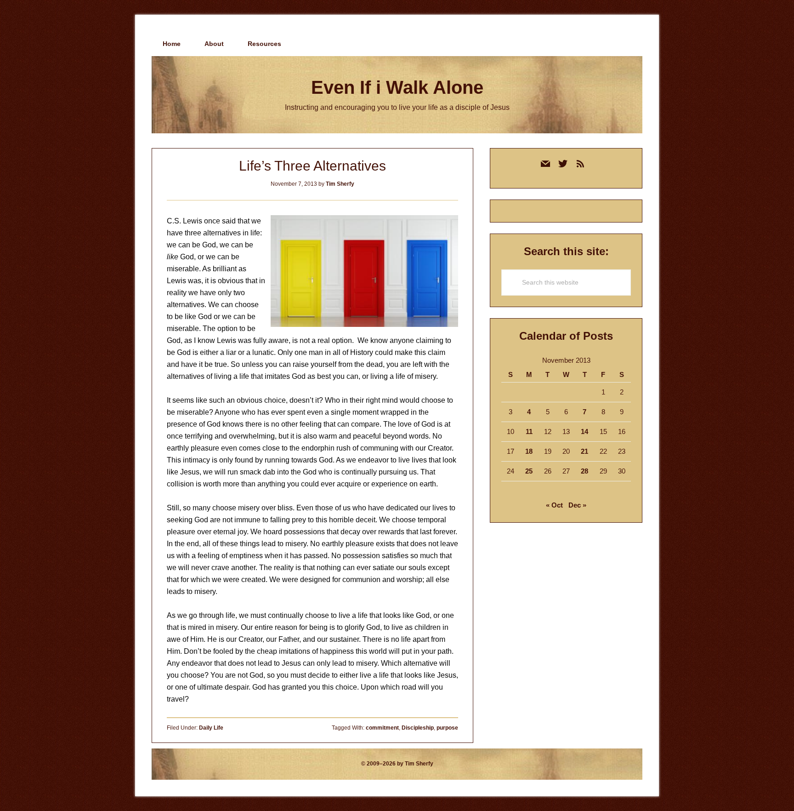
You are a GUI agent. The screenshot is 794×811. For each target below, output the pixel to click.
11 (529, 431)
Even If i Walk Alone (397, 87)
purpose (447, 728)
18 (529, 451)
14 (584, 431)
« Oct (554, 505)
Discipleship (418, 728)
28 (584, 471)
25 (529, 471)
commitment (382, 728)
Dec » (577, 505)
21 (584, 451)
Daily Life (211, 728)
